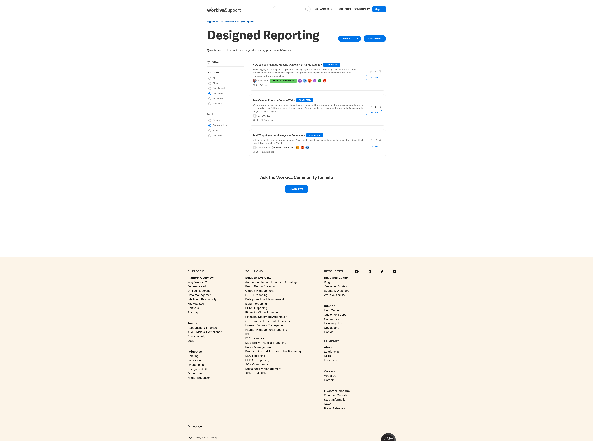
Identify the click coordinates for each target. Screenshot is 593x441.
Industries (195, 351)
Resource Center (336, 277)
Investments (196, 364)
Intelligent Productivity (202, 299)
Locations (330, 360)
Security (193, 312)
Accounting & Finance (202, 327)
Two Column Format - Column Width (274, 100)
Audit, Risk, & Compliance (205, 332)
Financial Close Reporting (262, 312)
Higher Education (199, 377)
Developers (331, 327)
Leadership (331, 351)
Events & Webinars (336, 290)
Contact (329, 332)
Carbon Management (259, 290)
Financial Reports (335, 395)
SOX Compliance (256, 364)
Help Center (332, 310)
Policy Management (258, 347)
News (328, 404)
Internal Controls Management (265, 325)
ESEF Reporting (256, 303)
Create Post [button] (375, 38)
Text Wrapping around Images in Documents (279, 135)
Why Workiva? (197, 282)
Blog (327, 282)
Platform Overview (201, 277)
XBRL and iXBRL (256, 373)
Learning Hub (333, 323)
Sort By (211, 114)
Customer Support (336, 314)
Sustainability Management (263, 368)
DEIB (327, 356)
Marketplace (196, 303)
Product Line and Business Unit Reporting (273, 351)
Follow (346, 38)
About (328, 347)
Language (326, 9)
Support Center (213, 22)
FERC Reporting (256, 308)
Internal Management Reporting (266, 329)
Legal (191, 340)
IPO (247, 334)
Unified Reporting (199, 290)
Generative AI (197, 286)
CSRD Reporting (256, 295)
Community (229, 22)
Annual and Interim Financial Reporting (271, 282)
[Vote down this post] (380, 72)
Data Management (200, 295)
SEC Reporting (255, 355)
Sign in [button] (379, 9)
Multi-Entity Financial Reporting (265, 342)
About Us (330, 375)
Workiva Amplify (334, 295)
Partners (193, 308)
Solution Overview (258, 277)
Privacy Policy (201, 437)
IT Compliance (255, 338)
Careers (329, 371)
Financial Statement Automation (266, 316)
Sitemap (213, 437)
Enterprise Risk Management (264, 299)
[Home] (224, 10)
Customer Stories (335, 286)
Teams (192, 323)
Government (196, 373)
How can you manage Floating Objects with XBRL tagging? (287, 64)
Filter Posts (213, 72)
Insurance (194, 360)
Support (329, 306)
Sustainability (196, 336)
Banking (193, 356)
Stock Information (335, 399)
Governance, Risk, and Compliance (268, 321)
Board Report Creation (260, 286)
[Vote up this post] (371, 72)
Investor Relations (337, 391)
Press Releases (334, 408)
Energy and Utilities (200, 369)
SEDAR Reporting (257, 360)
